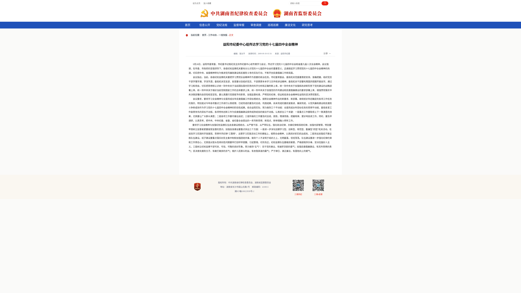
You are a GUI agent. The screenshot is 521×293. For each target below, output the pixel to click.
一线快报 (223, 35)
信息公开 (204, 25)
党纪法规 (221, 25)
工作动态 (212, 35)
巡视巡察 (273, 25)
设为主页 (196, 3)
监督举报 (239, 25)
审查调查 (256, 25)
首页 (187, 25)
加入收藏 (207, 3)
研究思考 (307, 25)
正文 (231, 35)
